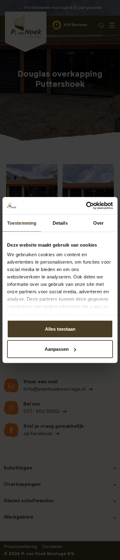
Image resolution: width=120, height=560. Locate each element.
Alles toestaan (60, 328)
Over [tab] (98, 222)
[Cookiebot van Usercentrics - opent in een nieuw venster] (86, 206)
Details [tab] (60, 222)
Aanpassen (57, 349)
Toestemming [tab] (21, 222)
